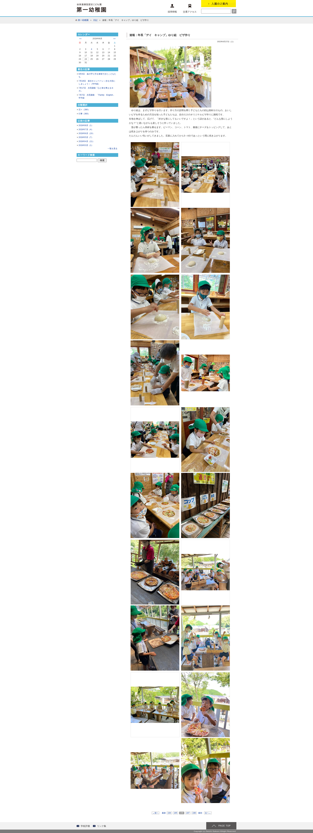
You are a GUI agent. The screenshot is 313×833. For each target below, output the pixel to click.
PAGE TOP (224, 826)
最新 (164, 813)
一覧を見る (112, 149)
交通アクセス (190, 11)
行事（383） (84, 114)
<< (80, 39)
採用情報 (172, 11)
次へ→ (207, 813)
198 (194, 813)
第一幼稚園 (83, 20)
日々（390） (84, 110)
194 (169, 813)
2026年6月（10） (86, 133)
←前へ (155, 813)
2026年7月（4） (86, 129)
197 (188, 813)
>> (114, 39)
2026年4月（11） (86, 141)
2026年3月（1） (86, 145)
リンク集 (101, 826)
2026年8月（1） (86, 125)
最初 (200, 813)
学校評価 (85, 826)
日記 (95, 20)
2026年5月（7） (86, 137)
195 (175, 813)
